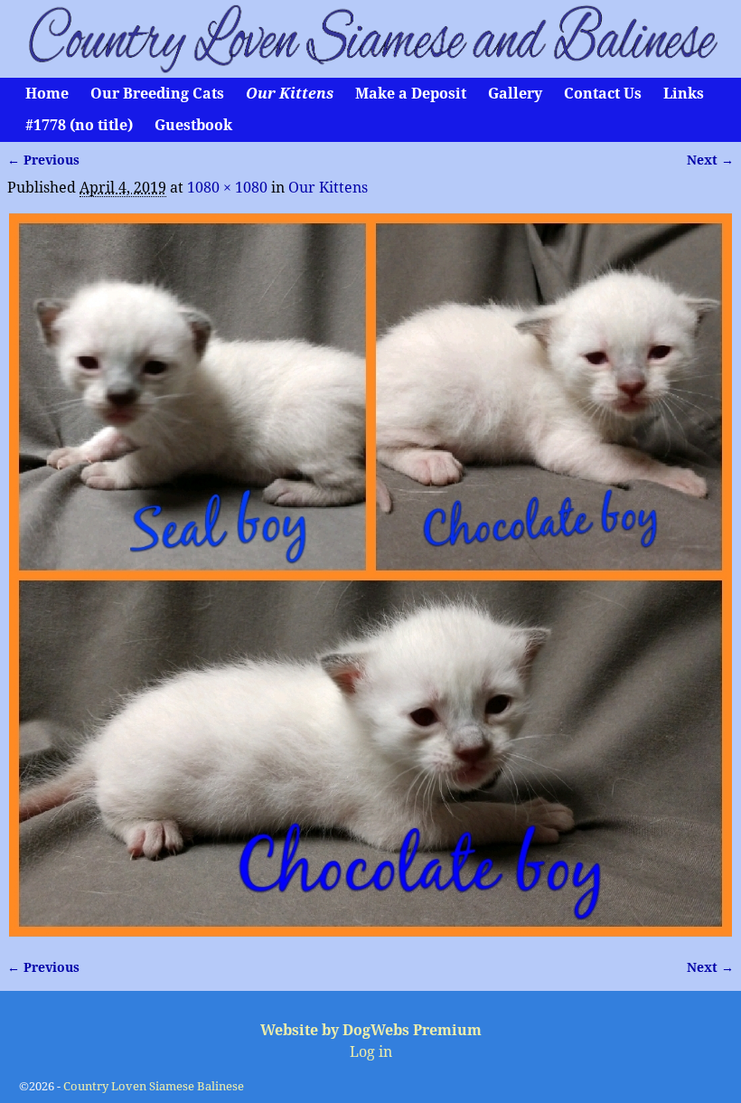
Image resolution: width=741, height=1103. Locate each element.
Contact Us (603, 93)
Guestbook (193, 125)
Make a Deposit (410, 93)
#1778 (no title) (79, 125)
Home (47, 93)
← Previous (43, 160)
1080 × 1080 (227, 187)
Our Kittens (289, 93)
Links (683, 93)
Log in (371, 1052)
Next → (710, 160)
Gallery (515, 93)
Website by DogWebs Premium (371, 1030)
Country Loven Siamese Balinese (153, 1086)
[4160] (370, 575)
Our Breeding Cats (157, 93)
